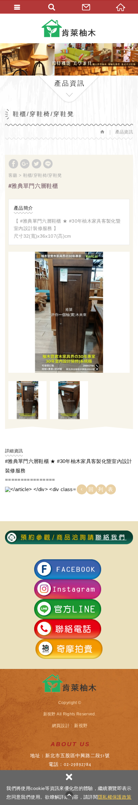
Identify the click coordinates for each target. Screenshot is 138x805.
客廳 (12, 175)
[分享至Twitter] (36, 164)
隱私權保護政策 (114, 797)
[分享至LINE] (48, 164)
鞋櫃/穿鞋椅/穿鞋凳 (42, 175)
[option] (69, 312)
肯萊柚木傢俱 (69, 28)
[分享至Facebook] (13, 164)
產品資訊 (124, 131)
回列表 (103, 489)
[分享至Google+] (25, 164)
